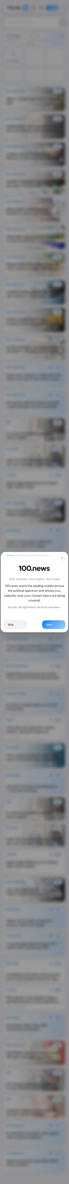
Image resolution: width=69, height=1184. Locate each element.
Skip (10, 624)
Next (49, 624)
